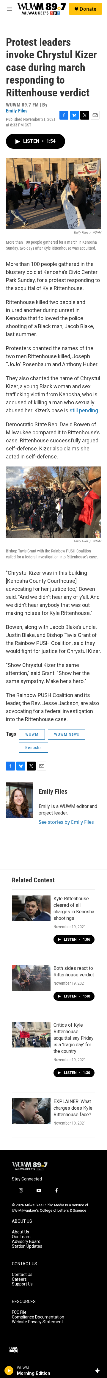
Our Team (21, 1237)
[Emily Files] (19, 800)
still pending (84, 410)
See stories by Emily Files (66, 822)
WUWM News (66, 734)
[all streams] (99, 1370)
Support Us (22, 1284)
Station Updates (27, 1246)
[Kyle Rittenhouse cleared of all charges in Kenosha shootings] (31, 908)
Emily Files (17, 111)
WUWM (32, 734)
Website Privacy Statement (37, 1322)
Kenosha (33, 747)
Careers (19, 1279)
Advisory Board (26, 1241)
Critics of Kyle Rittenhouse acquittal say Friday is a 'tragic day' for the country (74, 1038)
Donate (88, 9)
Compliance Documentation (38, 1317)
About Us (20, 1232)
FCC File (19, 1312)
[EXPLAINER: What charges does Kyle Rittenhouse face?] (31, 1111)
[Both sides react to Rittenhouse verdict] (31, 978)
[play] (9, 1371)
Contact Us (22, 1274)
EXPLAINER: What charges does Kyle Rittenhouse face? (73, 1108)
